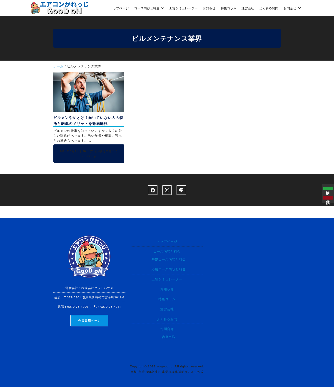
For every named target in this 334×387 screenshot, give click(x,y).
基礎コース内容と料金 (169, 259)
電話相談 (328, 197)
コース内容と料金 (167, 251)
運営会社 (167, 308)
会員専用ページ (89, 320)
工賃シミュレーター (167, 279)
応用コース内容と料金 (169, 269)
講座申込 (168, 336)
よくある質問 (167, 318)
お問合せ (167, 328)
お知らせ (167, 288)
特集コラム (167, 298)
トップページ (167, 241)
